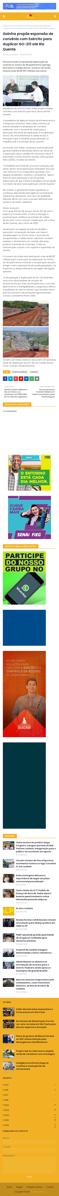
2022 (30, 1105)
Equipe (19, 1187)
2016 (30, 1090)
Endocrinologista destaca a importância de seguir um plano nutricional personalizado (33, 878)
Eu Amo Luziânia (19, 372)
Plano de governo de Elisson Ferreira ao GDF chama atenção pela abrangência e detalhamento (35, 1039)
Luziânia (20, 26)
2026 (30, 1125)
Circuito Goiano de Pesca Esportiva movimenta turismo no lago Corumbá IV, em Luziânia (36, 863)
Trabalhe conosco (34, 1187)
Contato (50, 1187)
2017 (29, 1095)
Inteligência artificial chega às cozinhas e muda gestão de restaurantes (32, 1066)
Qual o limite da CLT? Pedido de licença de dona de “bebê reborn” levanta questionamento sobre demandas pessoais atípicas (34, 895)
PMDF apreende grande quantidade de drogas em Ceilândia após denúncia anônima (35, 937)
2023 (30, 1110)
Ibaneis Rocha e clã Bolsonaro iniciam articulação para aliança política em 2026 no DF (36, 922)
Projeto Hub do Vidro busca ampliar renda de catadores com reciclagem (35, 1052)
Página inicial (9, 26)
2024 (30, 1115)
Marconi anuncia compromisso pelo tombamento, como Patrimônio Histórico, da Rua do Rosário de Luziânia (35, 984)
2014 (30, 1085)
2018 (29, 1100)
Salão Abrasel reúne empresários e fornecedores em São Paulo (34, 1011)
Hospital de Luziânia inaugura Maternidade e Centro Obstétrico (34, 951)
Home (9, 1187)
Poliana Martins (11, 54)
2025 (30, 1120)
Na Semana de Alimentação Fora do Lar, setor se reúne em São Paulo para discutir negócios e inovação (36, 1024)
